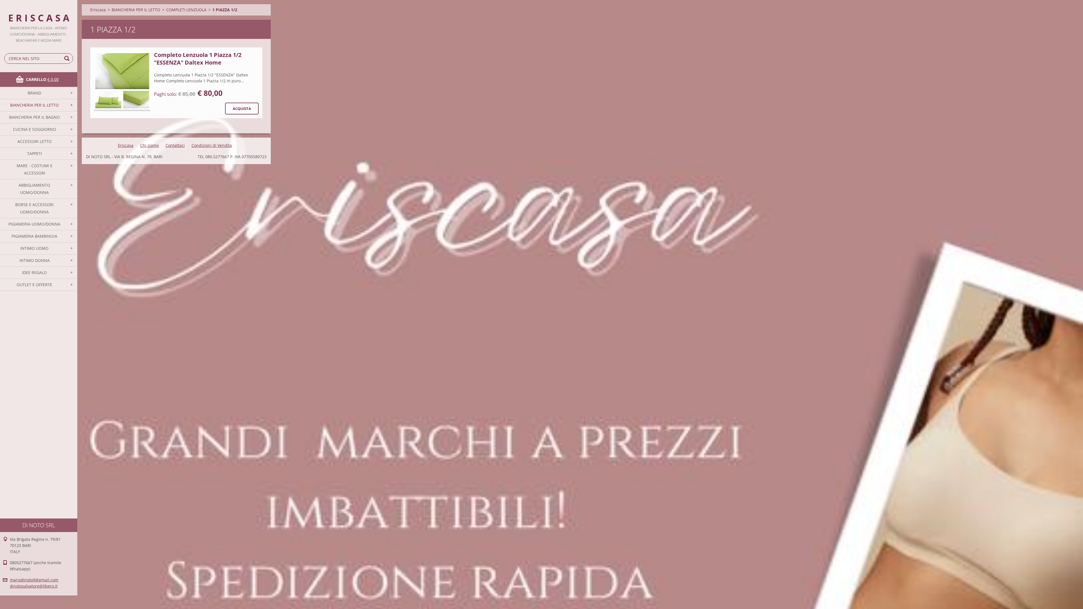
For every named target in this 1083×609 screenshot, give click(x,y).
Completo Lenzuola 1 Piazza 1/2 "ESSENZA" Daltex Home (197, 58)
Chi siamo (149, 145)
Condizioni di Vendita (211, 145)
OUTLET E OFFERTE (34, 284)
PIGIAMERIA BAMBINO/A (34, 236)
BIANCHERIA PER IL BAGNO (34, 117)
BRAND (34, 93)
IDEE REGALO (34, 272)
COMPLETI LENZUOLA (186, 9)
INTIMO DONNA (34, 260)
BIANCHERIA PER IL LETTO (34, 105)
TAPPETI (34, 153)
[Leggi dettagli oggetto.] (122, 81)
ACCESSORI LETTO (34, 141)
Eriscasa (98, 9)
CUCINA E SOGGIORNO (34, 129)
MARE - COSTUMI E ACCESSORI (34, 169)
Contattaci (175, 145)
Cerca (67, 58)
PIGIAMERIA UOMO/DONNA (34, 224)
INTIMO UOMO (34, 248)
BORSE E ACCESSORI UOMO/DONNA (34, 208)
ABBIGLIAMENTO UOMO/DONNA (34, 188)
